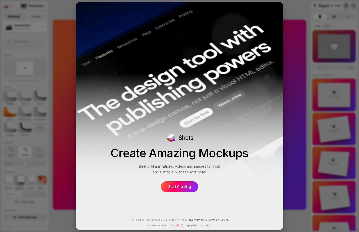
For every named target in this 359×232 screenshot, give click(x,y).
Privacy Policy (196, 219)
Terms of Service (218, 219)
